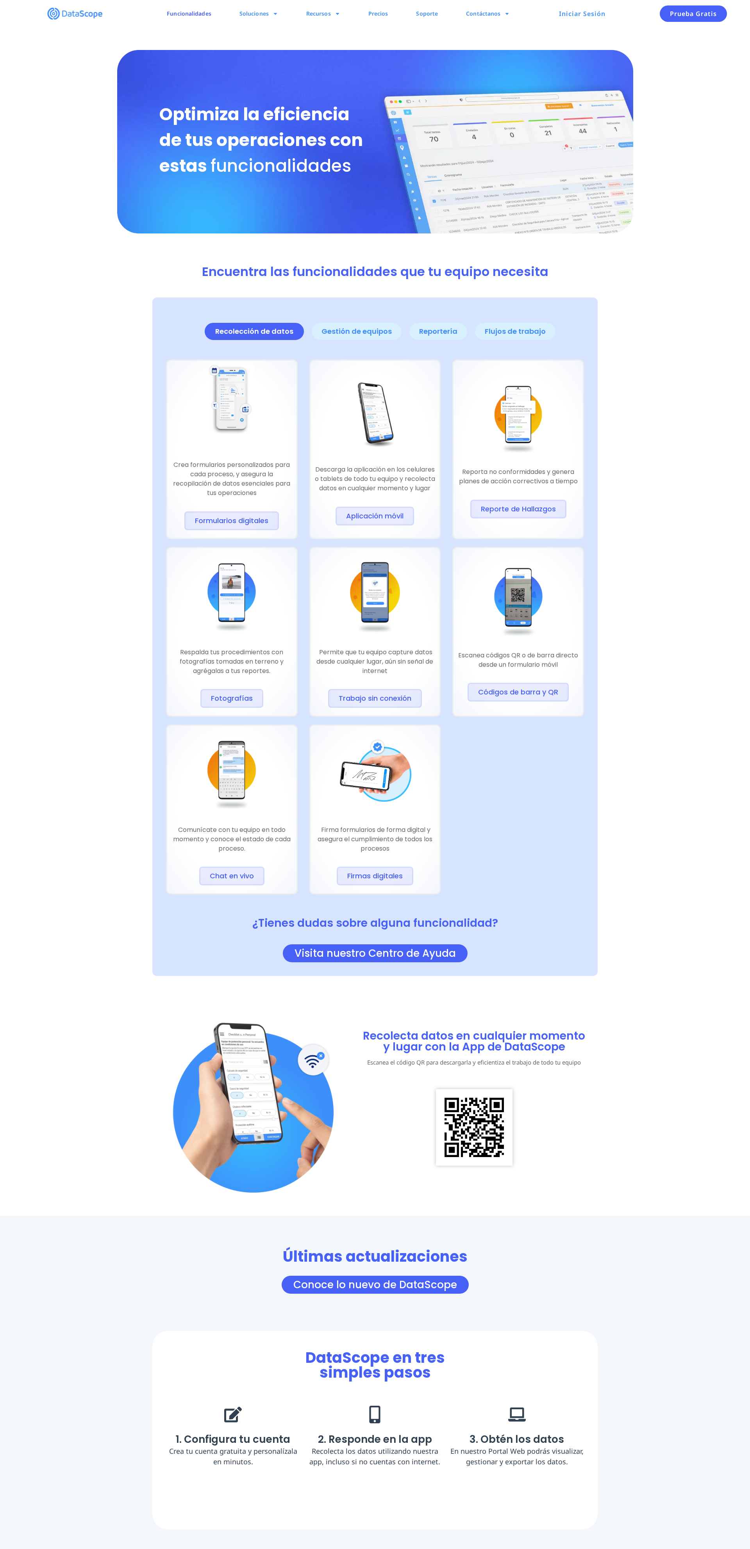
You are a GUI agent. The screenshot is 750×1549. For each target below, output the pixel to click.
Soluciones (254, 13)
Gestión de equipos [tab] (356, 331)
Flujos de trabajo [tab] (515, 331)
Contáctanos (483, 13)
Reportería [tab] (438, 331)
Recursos (318, 13)
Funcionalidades (189, 13)
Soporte (427, 13)
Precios (378, 13)
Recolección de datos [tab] (254, 331)
